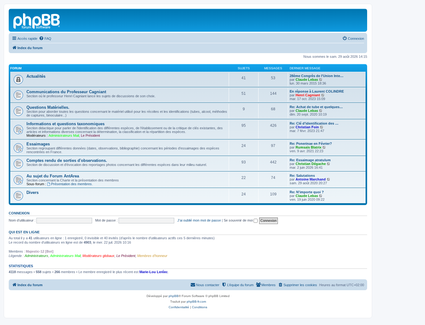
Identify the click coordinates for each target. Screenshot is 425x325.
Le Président (90, 135)
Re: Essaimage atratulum (310, 160)
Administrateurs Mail (64, 135)
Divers (32, 192)
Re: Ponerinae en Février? (311, 143)
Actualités (35, 76)
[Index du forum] (37, 20)
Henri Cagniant (308, 95)
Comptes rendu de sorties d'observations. (66, 160)
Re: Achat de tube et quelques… (316, 107)
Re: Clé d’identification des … (314, 123)
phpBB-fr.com (196, 301)
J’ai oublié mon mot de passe (199, 220)
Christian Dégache (311, 164)
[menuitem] (45, 38)
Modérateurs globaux (98, 256)
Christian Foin (307, 127)
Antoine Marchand (311, 179)
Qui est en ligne (24, 232)
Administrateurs (36, 256)
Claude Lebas (307, 79)
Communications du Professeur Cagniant (66, 91)
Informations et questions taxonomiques (65, 123)
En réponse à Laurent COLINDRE (317, 91)
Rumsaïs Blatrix (308, 147)
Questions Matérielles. (47, 107)
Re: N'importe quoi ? (307, 192)
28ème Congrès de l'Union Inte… (316, 76)
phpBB (174, 296)
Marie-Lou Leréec (153, 272)
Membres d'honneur (152, 256)
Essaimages (38, 144)
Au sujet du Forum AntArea (52, 176)
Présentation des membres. (72, 184)
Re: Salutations (302, 175)
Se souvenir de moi (239, 220)
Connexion (19, 213)
